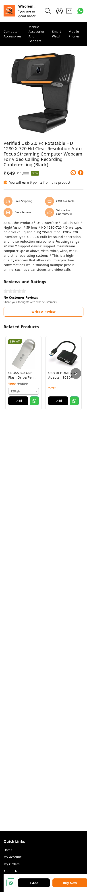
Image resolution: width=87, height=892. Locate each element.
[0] (69, 11)
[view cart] (69, 11)
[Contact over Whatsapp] (80, 11)
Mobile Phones (74, 33)
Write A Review (43, 312)
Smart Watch (57, 33)
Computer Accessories (12, 33)
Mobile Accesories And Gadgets (37, 34)
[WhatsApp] (73, 172)
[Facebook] (80, 172)
